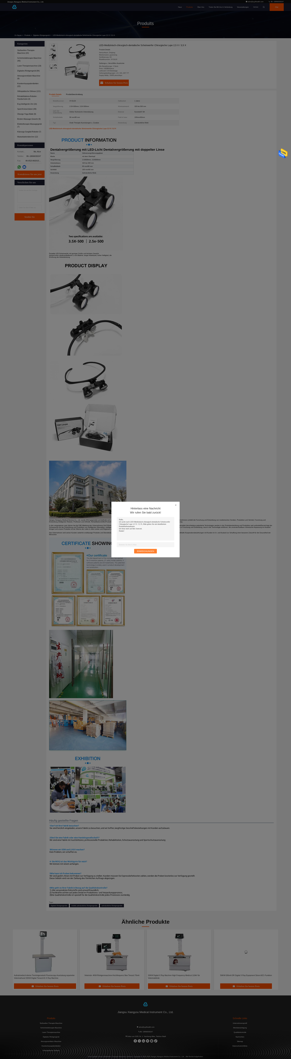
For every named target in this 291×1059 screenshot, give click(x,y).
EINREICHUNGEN (145, 551)
